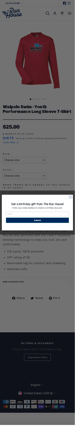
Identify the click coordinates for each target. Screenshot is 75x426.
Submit (37, 220)
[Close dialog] (70, 196)
